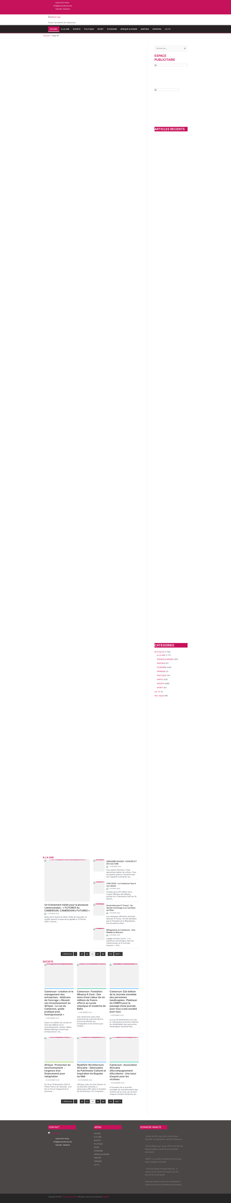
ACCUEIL (54, 29)
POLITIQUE (89, 29)
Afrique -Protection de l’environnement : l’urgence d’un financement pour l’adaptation (57, 1070)
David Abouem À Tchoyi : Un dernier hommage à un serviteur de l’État (121, 907)
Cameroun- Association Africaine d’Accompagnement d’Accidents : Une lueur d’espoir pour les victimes (123, 1072)
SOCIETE (76, 29)
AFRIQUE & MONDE (128, 29)
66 (103, 954)
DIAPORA (145, 29)
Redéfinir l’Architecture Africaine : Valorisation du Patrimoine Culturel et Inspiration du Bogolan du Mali (91, 1070)
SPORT (100, 29)
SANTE (160, 679)
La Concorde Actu (69, 1197)
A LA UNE (65, 29)
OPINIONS (156, 29)
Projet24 (106, 1197)
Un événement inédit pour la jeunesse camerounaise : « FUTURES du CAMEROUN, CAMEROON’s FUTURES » (67, 907)
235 (110, 954)
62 (82, 954)
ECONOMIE (112, 29)
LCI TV (167, 29)
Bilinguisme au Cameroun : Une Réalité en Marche (120, 931)
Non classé (159, 696)
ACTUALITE (159, 652)
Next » (118, 954)
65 (98, 954)
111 (110, 1101)
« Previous (67, 954)
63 (87, 954)
